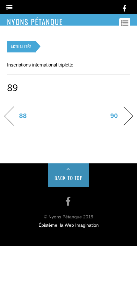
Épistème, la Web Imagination (69, 225)
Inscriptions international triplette (40, 64)
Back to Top (68, 177)
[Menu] (9, 7)
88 (23, 115)
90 (114, 115)
